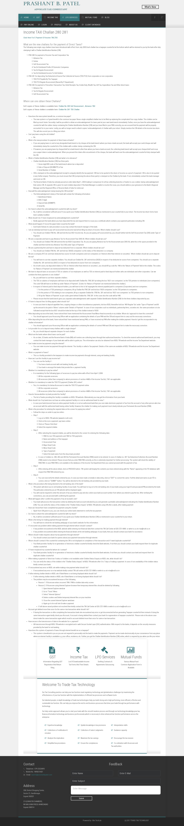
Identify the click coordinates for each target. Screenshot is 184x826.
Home (26, 17)
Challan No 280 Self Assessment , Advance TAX (76, 106)
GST (38, 17)
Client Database (93, 25)
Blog (107, 17)
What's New (150, 6)
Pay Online (29, 25)
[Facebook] (154, 17)
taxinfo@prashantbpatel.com (41, 775)
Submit (81, 798)
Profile (57, 25)
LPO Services (71, 17)
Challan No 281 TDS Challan (68, 109)
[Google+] (161, 17)
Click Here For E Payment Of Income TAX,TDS (40, 38)
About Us (73, 25)
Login (44, 25)
